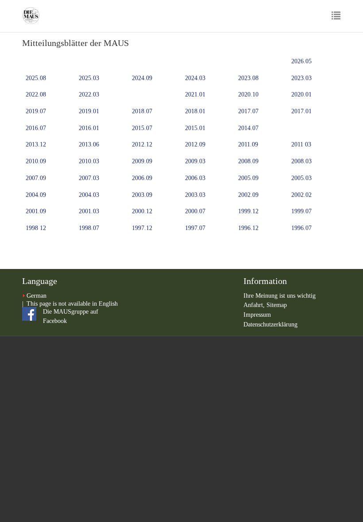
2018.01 (195, 111)
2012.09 (195, 144)
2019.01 (89, 111)
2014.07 (248, 128)
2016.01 (89, 128)
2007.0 (34, 178)
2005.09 (248, 178)
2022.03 (89, 94)
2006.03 (195, 178)
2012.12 (142, 144)
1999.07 (301, 211)
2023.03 (301, 78)
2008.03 (301, 161)
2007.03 (89, 178)
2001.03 (89, 211)
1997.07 (195, 228)
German (36, 295)
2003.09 (142, 195)
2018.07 (142, 111)
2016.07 (36, 128)
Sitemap (276, 305)
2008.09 (248, 161)
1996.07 (301, 228)
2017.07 (248, 111)
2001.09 (36, 211)
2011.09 (248, 144)
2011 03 (301, 144)
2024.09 (142, 78)
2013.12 (36, 144)
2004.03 (89, 195)
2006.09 (142, 178)
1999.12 (248, 211)
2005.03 (301, 178)
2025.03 (89, 78)
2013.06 (89, 144)
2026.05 (301, 61)
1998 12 (36, 228)
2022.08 (36, 94)
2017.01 (301, 111)
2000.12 (142, 211)
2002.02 (301, 195)
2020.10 (248, 94)
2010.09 (36, 161)
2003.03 (195, 195)
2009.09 (142, 161)
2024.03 (195, 78)
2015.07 (142, 128)
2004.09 (36, 195)
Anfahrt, (254, 305)
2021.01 (195, 94)
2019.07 (36, 111)
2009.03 (195, 161)
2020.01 (301, 94)
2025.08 (36, 78)
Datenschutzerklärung (270, 324)
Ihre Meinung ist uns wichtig (279, 295)
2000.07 (195, 211)
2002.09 (248, 195)
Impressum (257, 314)
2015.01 (195, 128)
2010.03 (89, 161)
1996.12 (248, 228)
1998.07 (89, 228)
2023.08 (248, 78)
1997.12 (142, 228)
